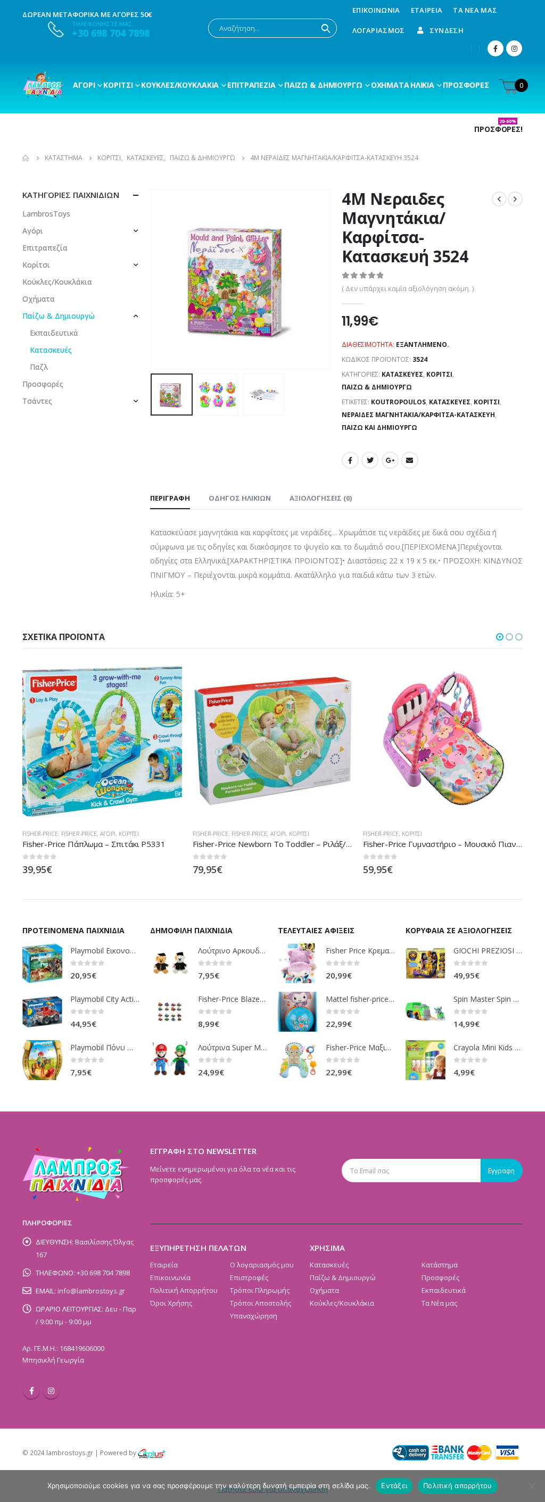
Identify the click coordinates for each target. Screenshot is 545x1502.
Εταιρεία (427, 10)
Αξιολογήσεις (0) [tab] (321, 498)
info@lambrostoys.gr (91, 1291)
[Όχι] (531, 1486)
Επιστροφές (249, 1277)
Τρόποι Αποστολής (260, 1303)
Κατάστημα (440, 1264)
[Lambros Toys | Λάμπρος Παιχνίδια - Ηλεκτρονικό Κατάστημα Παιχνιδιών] (43, 85)
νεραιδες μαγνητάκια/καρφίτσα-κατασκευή (418, 414)
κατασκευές (449, 401)
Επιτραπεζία (45, 248)
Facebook (350, 460)
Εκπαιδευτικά (54, 333)
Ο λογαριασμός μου (262, 1264)
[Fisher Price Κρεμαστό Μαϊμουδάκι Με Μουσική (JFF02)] (298, 963)
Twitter (369, 460)
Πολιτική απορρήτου (457, 1485)
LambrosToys (46, 214)
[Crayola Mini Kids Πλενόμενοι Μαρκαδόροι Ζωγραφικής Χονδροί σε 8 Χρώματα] (425, 1060)
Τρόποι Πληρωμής (260, 1290)
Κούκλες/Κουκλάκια (180, 85)
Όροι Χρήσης (171, 1303)
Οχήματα (390, 85)
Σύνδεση (447, 30)
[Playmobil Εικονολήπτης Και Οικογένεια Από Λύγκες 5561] (42, 963)
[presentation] (153, 279)
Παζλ (39, 367)
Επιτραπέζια (251, 85)
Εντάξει (394, 1485)
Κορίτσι (118, 85)
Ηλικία (422, 85)
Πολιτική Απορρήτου (184, 1290)
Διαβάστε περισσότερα (164, 678)
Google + (390, 460)
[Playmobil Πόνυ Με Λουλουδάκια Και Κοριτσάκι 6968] (42, 1060)
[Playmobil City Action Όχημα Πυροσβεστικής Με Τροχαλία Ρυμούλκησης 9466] (42, 1012)
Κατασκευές (402, 374)
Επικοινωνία (376, 10)
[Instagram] (514, 48)
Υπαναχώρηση (253, 1316)
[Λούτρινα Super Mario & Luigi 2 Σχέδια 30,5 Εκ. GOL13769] (170, 1060)
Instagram (51, 1391)
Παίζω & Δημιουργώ (323, 85)
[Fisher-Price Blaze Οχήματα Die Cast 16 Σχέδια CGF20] (170, 1012)
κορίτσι (487, 401)
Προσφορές (466, 85)
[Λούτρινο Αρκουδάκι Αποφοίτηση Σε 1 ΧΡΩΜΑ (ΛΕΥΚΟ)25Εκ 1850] (170, 963)
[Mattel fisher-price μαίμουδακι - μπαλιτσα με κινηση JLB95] (298, 1012)
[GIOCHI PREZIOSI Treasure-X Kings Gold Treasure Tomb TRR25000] (425, 963)
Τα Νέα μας (475, 10)
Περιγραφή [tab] (170, 498)
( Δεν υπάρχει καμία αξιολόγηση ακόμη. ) (408, 288)
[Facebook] (495, 48)
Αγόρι (84, 85)
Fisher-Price (40, 833)
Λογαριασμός (378, 30)
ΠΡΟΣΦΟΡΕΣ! (498, 129)
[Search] (325, 28)
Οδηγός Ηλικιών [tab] (240, 498)
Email (409, 460)
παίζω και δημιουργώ (379, 427)
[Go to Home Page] (26, 158)
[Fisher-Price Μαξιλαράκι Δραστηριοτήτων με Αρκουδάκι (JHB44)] (298, 1060)
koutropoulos (398, 401)
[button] (500, 636)
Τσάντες (37, 401)
